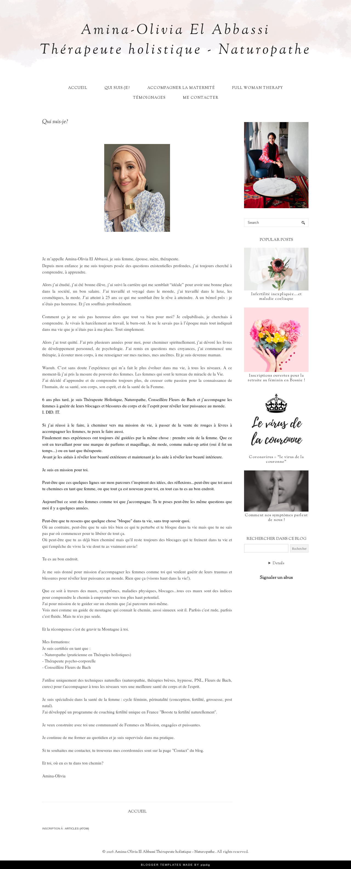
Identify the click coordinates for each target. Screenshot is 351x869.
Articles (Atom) (77, 828)
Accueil (77, 88)
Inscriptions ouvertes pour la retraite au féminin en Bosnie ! (276, 378)
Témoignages (149, 97)
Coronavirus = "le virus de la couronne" (276, 460)
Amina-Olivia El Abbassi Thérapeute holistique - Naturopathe (175, 40)
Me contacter (200, 97)
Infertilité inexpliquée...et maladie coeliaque (276, 297)
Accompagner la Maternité (181, 88)
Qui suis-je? (117, 88)
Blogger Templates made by (175, 864)
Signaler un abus (276, 577)
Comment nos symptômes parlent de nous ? (276, 518)
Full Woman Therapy (257, 88)
